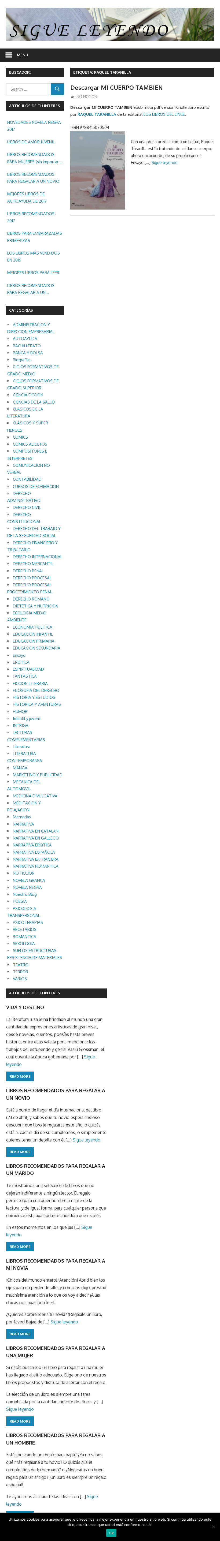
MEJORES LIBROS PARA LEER (33, 272)
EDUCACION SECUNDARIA (36, 648)
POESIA (20, 901)
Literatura (21, 746)
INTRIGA (20, 725)
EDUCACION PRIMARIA (33, 641)
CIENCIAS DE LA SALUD (34, 402)
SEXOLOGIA (24, 943)
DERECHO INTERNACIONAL (37, 556)
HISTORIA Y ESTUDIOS (34, 697)
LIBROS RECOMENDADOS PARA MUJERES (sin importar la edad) (35, 158)
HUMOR (20, 711)
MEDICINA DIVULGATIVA (35, 796)
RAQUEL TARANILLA (97, 114)
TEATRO (20, 964)
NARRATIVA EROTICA (32, 845)
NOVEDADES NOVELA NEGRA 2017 (34, 126)
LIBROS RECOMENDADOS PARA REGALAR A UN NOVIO (33, 178)
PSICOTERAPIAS (28, 922)
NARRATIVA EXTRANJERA (35, 859)
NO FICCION (86, 96)
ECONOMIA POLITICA (32, 627)
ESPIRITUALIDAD (28, 669)
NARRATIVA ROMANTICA (35, 866)
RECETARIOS (24, 929)
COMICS (20, 437)
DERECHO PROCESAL (32, 577)
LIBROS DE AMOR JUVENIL (31, 141)
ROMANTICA (24, 936)
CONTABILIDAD (27, 479)
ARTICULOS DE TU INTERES (34, 993)
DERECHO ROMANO (31, 599)
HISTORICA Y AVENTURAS (37, 704)
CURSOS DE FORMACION (36, 486)
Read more (20, 1076)
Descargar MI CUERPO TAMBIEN (116, 87)
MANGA (20, 767)
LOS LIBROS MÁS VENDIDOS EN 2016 (33, 257)
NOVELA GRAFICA (29, 880)
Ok (111, 1533)
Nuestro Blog (25, 894)
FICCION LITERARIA (30, 683)
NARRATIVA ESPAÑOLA (34, 852)
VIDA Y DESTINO (25, 1007)
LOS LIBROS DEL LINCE (164, 114)
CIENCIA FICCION (28, 394)
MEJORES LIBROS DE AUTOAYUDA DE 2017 (27, 197)
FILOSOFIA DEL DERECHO (36, 690)
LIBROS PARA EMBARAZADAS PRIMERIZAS (34, 237)
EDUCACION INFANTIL (33, 634)
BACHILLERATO (27, 345)
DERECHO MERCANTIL (33, 563)
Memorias (22, 816)
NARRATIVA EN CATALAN (35, 831)
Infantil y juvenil (27, 718)
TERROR (20, 971)
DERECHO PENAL (28, 570)
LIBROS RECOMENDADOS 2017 (30, 217)
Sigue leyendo (165, 162)
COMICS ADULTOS (30, 444)
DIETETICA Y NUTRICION (35, 606)
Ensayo (19, 655)
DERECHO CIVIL (27, 507)
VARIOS (20, 978)
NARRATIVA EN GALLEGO (36, 838)
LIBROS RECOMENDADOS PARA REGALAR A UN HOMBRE (30, 289)
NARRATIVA (23, 824)
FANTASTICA (25, 676)
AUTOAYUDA (25, 338)
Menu (22, 55)
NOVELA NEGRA (27, 887)
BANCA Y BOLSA (28, 352)
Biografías (22, 359)
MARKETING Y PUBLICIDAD (38, 774)
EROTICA (21, 662)
